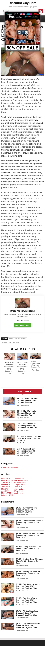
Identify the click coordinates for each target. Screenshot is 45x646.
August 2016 (19, 485)
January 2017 (20, 478)
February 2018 (7, 480)
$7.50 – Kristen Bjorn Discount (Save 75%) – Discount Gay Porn (26, 451)
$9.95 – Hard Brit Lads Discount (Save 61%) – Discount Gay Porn (9, 368)
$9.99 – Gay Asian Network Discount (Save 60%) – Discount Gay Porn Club (28, 586)
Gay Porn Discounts (23, 405)
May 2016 (18, 491)
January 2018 (6, 482)
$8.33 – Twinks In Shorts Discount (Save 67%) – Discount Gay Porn (22, 368)
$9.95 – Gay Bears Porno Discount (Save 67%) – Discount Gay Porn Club (26, 600)
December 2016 (21, 480)
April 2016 (18, 493)
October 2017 (6, 485)
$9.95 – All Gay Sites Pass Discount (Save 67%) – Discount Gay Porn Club (27, 613)
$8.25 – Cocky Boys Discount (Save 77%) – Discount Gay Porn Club (35, 365)
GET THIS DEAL (22, 325)
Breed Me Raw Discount (17, 339)
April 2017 (5, 491)
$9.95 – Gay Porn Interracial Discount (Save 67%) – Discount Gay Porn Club (28, 626)
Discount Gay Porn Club (10, 342)
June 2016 (18, 489)
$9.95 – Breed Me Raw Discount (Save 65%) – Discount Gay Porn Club (27, 425)
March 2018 (6, 478)
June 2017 (5, 487)
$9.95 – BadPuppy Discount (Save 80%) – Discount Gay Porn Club (28, 573)
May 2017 (5, 489)
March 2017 (6, 493)
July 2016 (18, 487)
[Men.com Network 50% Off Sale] (22, 12)
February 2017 (7, 495)
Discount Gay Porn (22, 3)
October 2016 (20, 482)
